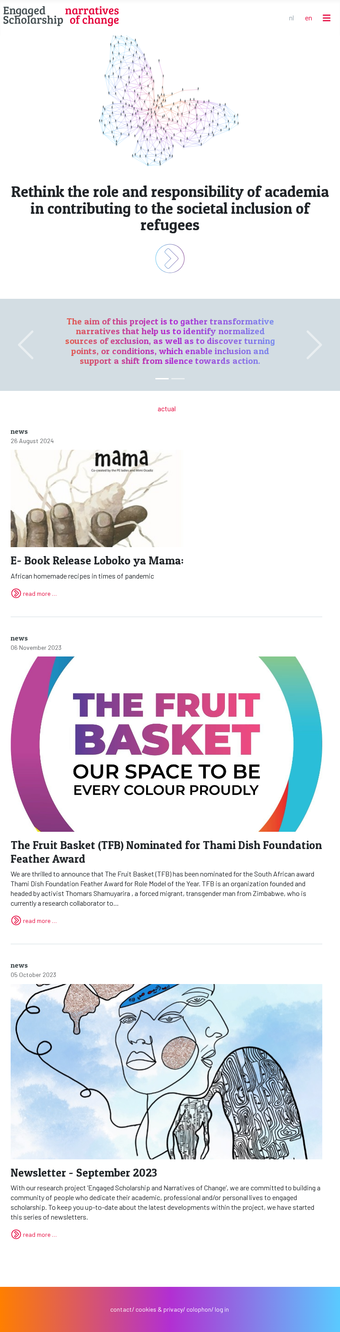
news (19, 431)
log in (222, 1309)
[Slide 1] (178, 379)
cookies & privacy (159, 1309)
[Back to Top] (324, 1316)
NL (291, 17)
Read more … (40, 593)
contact (121, 1309)
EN (308, 17)
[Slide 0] (162, 379)
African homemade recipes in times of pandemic (97, 566)
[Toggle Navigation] (326, 18)
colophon (198, 1309)
